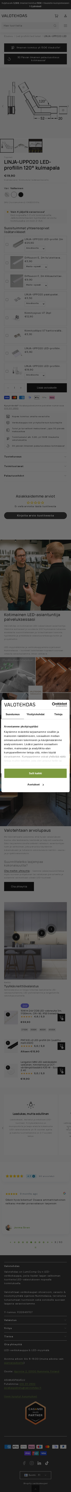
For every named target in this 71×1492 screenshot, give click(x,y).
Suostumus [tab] (13, 714)
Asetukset (33, 784)
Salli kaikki (35, 773)
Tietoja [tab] (58, 714)
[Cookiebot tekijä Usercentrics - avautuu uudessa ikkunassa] (52, 704)
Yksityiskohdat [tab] (35, 714)
